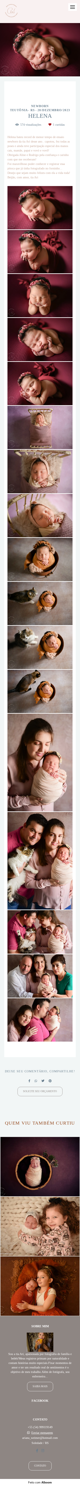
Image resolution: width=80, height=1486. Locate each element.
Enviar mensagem (42, 1432)
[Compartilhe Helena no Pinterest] (50, 1081)
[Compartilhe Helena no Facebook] (29, 1081)
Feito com (40, 1482)
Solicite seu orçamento (40, 1091)
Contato (40, 1465)
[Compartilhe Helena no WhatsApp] (36, 1081)
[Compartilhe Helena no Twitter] (42, 1081)
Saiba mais (40, 1386)
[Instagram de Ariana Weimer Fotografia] (42, 1451)
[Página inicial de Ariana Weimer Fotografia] (11, 11)
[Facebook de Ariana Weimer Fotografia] (37, 1451)
